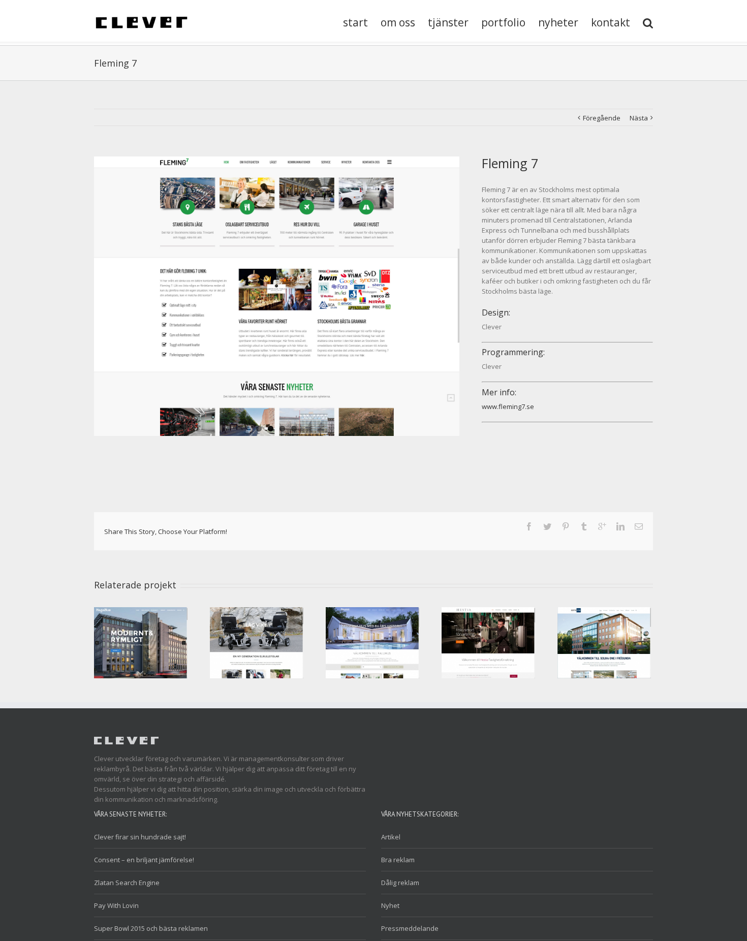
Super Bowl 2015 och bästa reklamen (151, 928)
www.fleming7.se (508, 406)
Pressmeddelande (410, 928)
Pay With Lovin (116, 905)
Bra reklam (398, 859)
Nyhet (390, 905)
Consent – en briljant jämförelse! (144, 859)
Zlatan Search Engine (127, 882)
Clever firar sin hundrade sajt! (140, 836)
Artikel (390, 836)
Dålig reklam (400, 882)
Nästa (639, 117)
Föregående (601, 117)
